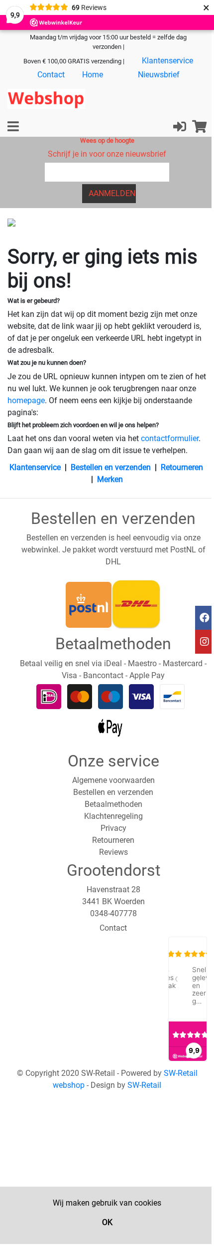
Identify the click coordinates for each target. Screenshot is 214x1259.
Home (92, 74)
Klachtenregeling (113, 816)
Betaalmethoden (113, 804)
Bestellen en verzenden (111, 467)
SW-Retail (144, 1085)
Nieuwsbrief (159, 74)
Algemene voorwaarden (113, 780)
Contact (51, 74)
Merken (110, 479)
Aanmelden (112, 193)
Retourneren (182, 467)
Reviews (113, 852)
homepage (26, 400)
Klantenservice (167, 60)
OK (107, 1222)
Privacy (113, 828)
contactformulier (170, 438)
